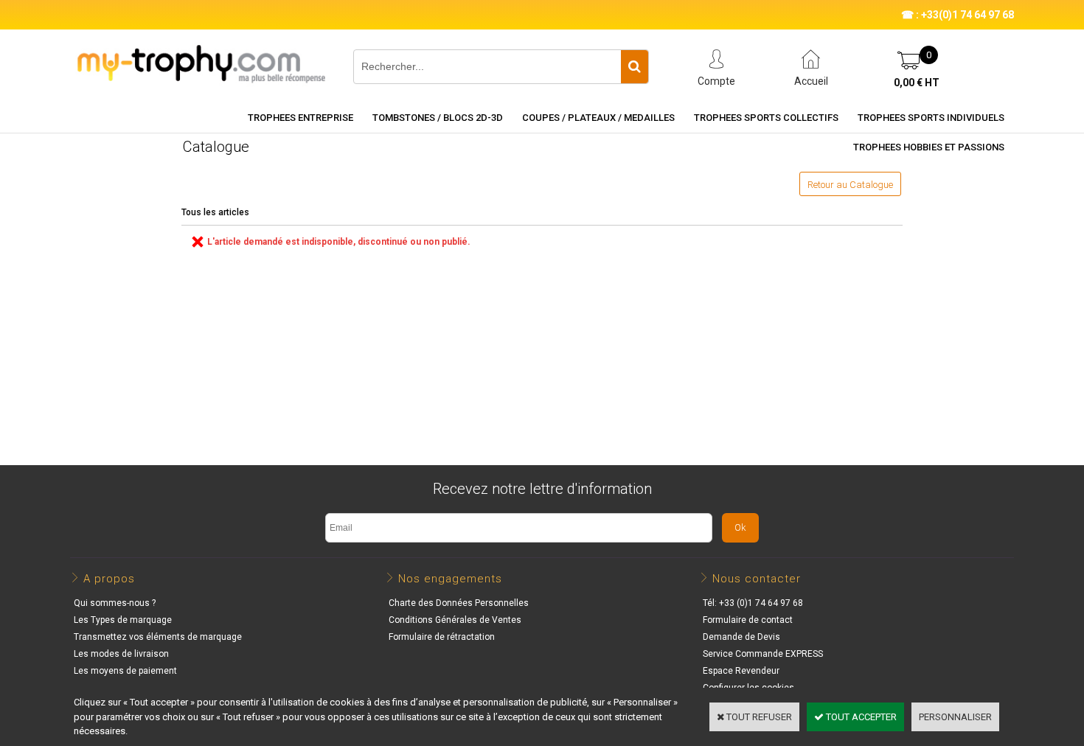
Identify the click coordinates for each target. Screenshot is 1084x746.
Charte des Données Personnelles (459, 603)
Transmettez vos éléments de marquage (158, 637)
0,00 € (916, 82)
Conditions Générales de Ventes (455, 620)
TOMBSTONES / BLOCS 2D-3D (437, 117)
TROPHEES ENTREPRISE (300, 117)
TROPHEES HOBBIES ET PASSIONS (928, 147)
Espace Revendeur (741, 671)
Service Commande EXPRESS (763, 654)
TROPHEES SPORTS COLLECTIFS (766, 117)
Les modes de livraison (121, 654)
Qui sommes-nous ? (115, 603)
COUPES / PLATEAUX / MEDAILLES (598, 117)
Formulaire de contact (748, 620)
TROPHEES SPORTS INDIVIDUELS (931, 117)
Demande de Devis (741, 637)
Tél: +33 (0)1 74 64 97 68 (753, 603)
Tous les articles (215, 212)
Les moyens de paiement (125, 671)
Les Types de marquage (123, 620)
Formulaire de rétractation (442, 637)
